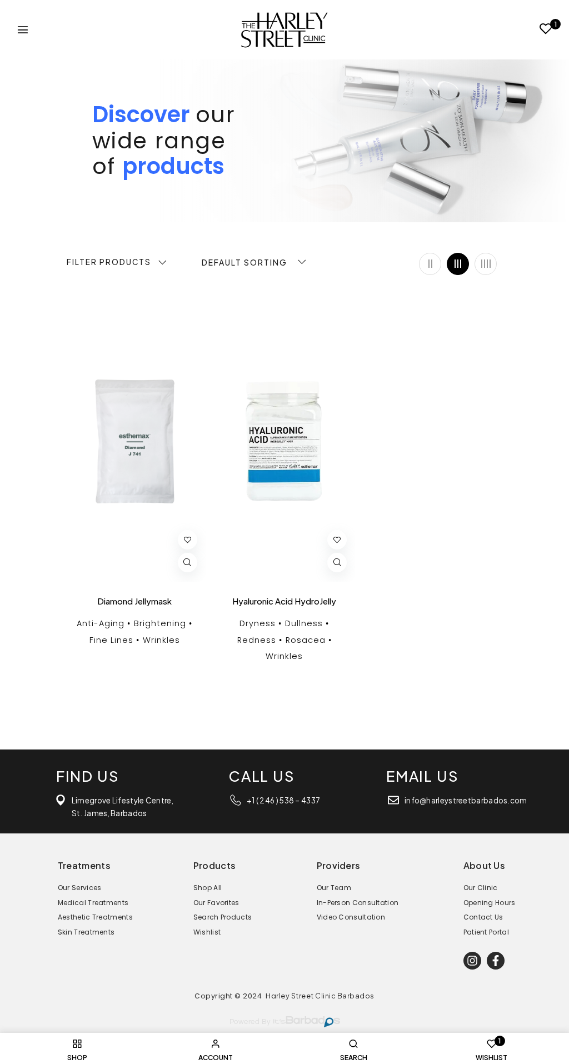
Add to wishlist (187, 540)
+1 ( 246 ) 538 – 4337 (283, 800)
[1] (546, 31)
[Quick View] (187, 562)
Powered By (250, 1022)
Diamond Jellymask (134, 601)
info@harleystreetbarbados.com (466, 800)
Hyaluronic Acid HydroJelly (284, 601)
